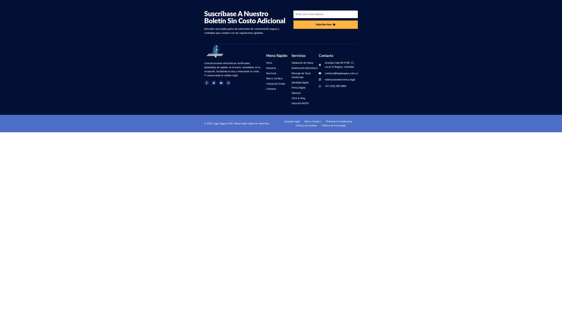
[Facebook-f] (206, 82)
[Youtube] (221, 82)
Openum (296, 93)
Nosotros (271, 68)
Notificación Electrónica (304, 68)
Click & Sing (298, 98)
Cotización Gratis (275, 83)
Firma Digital (298, 87)
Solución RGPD (300, 103)
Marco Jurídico (274, 78)
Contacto (271, 88)
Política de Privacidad (334, 125)
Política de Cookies (306, 125)
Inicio (269, 62)
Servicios (271, 73)
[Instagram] (228, 82)
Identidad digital (300, 82)
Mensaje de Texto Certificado (301, 75)
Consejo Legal (292, 121)
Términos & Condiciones (338, 121)
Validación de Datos (302, 62)
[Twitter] (213, 82)
